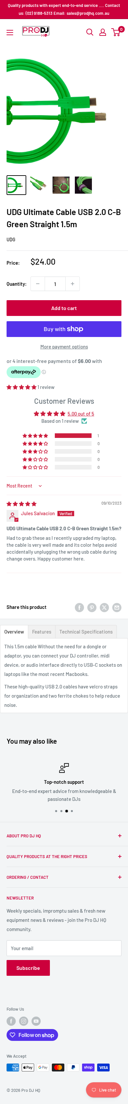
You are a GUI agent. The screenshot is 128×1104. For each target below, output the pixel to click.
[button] (22, 387)
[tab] (14, 631)
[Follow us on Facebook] (11, 1021)
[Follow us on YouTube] (36, 1021)
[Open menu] (10, 32)
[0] (116, 32)
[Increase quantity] (72, 284)
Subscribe (28, 968)
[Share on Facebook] (79, 607)
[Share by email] (116, 607)
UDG (11, 239)
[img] (21, 504)
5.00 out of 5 (81, 414)
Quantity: (17, 284)
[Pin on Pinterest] (91, 607)
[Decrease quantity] (38, 284)
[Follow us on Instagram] (23, 1021)
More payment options (64, 346)
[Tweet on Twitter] (104, 607)
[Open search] (90, 32)
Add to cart (64, 308)
